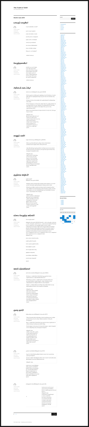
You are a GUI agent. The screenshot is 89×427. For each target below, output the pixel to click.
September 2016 (63, 159)
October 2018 (63, 133)
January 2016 (63, 167)
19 (65, 219)
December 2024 (63, 54)
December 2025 (63, 42)
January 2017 (63, 155)
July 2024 (62, 59)
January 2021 (63, 104)
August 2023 (63, 71)
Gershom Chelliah (17, 29)
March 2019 (63, 128)
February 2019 (63, 129)
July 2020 (62, 111)
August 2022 (63, 84)
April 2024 (62, 62)
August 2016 (63, 160)
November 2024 (63, 55)
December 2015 (63, 168)
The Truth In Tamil (21, 8)
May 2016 (62, 162)
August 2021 (63, 97)
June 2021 (62, 99)
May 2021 (62, 100)
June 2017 (62, 149)
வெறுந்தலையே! (20, 63)
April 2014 (62, 189)
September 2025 (63, 45)
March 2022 (63, 89)
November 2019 (63, 119)
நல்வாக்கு (62, 25)
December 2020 (63, 105)
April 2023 (62, 75)
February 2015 (63, 178)
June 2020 (62, 112)
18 (63, 219)
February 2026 (63, 40)
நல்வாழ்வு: (62, 28)
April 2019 (62, 127)
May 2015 (62, 175)
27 (67, 221)
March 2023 (63, 76)
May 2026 (62, 38)
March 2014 (63, 190)
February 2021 (63, 103)
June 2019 (62, 125)
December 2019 (63, 118)
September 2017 (63, 146)
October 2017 (63, 145)
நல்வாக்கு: (62, 26)
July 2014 (62, 186)
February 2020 (63, 116)
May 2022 (62, 87)
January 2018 (63, 143)
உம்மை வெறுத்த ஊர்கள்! (24, 215)
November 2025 (63, 43)
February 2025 (63, 52)
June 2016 (62, 161)
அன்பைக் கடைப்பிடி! (22, 88)
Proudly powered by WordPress (26, 422)
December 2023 (63, 67)
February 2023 (63, 77)
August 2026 (63, 34)
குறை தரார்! (19, 310)
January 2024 (63, 66)
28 (69, 221)
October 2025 (63, 44)
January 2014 (63, 192)
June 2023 (62, 73)
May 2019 (62, 126)
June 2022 (62, 86)
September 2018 (63, 134)
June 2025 (62, 48)
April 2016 (62, 163)
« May (63, 223)
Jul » (72, 223)
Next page (55, 415)
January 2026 (63, 41)
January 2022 (63, 91)
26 (65, 221)
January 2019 (63, 130)
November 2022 (63, 81)
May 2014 (62, 188)
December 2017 (63, 144)
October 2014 (63, 183)
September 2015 (63, 171)
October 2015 (63, 170)
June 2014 (62, 187)
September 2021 (63, 96)
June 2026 (62, 37)
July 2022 (62, 85)
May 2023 (62, 74)
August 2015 (63, 172)
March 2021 (63, 102)
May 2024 (62, 61)
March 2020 (63, 115)
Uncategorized (16, 32)
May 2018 (62, 139)
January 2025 (63, 53)
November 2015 (63, 169)
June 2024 (62, 60)
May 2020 (62, 113)
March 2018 (63, 141)
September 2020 (63, 109)
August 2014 (63, 185)
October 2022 (63, 82)
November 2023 (63, 68)
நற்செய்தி (62, 29)
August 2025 (63, 46)
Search (61, 17)
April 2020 (62, 114)
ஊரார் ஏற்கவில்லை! (22, 268)
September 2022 (63, 83)
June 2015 (62, 174)
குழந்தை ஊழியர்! (21, 175)
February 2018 (63, 142)
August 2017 (63, 147)
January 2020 (63, 117)
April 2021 (62, 101)
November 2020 (63, 106)
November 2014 (63, 182)
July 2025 (62, 47)
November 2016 (63, 157)
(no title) (62, 200)
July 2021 (62, 98)
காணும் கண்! (19, 135)
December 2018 (63, 131)
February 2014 (63, 191)
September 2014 (63, 184)
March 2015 (63, 177)
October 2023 (63, 69)
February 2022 (63, 90)
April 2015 (62, 176)
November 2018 (63, 132)
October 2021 (63, 95)
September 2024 (63, 57)
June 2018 (62, 138)
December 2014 (63, 181)
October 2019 (63, 120)
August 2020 (63, 110)
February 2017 (63, 154)
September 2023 (63, 70)
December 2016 (63, 156)
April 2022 (62, 88)
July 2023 (62, 72)
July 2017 (62, 148)
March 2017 (63, 153)
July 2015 (62, 173)
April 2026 (62, 39)
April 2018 (62, 140)
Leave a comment (17, 33)
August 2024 (63, 58)
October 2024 (63, 56)
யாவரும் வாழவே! (21, 22)
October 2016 (63, 158)
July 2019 (62, 124)
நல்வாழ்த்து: (62, 27)
